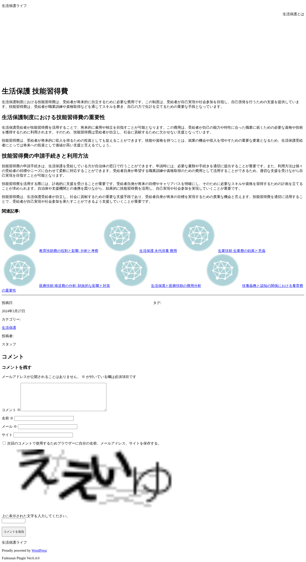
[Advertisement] (153, 50)
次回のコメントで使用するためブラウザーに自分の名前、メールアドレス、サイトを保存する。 (84, 443)
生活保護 (9, 328)
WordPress (39, 550)
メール (9, 426)
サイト (7, 435)
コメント (11, 410)
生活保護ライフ (14, 6)
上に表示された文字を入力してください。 (36, 516)
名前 (7, 418)
